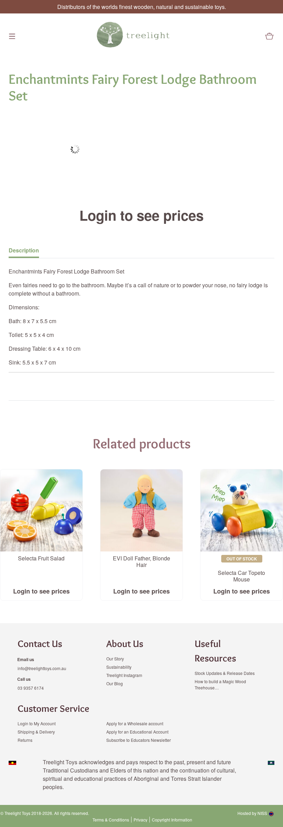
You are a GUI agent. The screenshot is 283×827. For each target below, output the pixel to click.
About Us (124, 643)
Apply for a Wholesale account (134, 723)
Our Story (115, 658)
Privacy (140, 820)
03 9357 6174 (31, 688)
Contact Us (40, 643)
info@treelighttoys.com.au (42, 668)
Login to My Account (37, 723)
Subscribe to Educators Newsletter (138, 740)
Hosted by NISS (252, 813)
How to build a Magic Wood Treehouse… (220, 684)
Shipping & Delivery (36, 732)
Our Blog (114, 683)
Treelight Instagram (124, 675)
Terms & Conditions (110, 820)
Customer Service (53, 708)
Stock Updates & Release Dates (225, 673)
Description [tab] (24, 250)
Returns (25, 740)
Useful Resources (215, 651)
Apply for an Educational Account (137, 732)
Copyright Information (172, 820)
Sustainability (118, 667)
